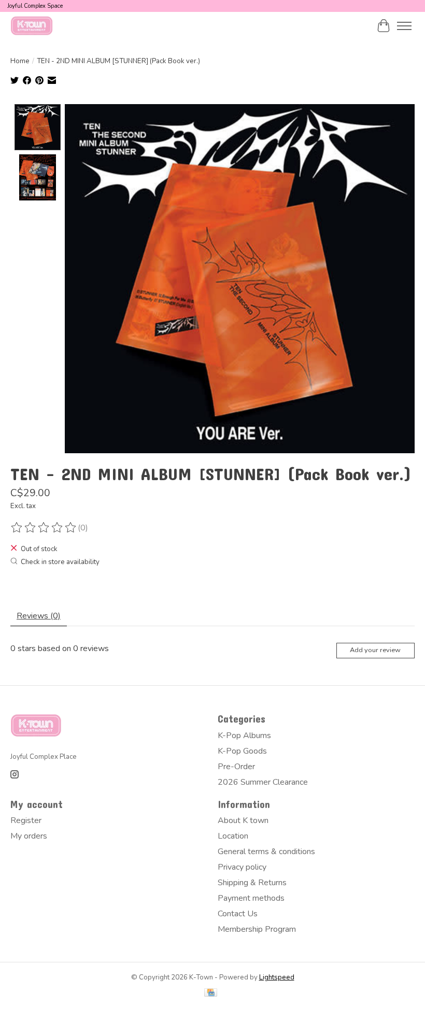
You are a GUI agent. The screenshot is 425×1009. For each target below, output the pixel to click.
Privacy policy (242, 867)
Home (20, 61)
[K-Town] (31, 25)
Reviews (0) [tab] (39, 616)
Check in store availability (60, 562)
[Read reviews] (44, 528)
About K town (243, 820)
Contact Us (238, 913)
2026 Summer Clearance (263, 782)
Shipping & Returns (252, 882)
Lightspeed (276, 977)
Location (233, 836)
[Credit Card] (210, 993)
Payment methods (251, 898)
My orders (28, 836)
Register (25, 820)
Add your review (375, 650)
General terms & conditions (266, 851)
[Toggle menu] (404, 26)
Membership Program (257, 929)
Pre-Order (236, 766)
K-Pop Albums (244, 735)
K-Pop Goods (242, 751)
